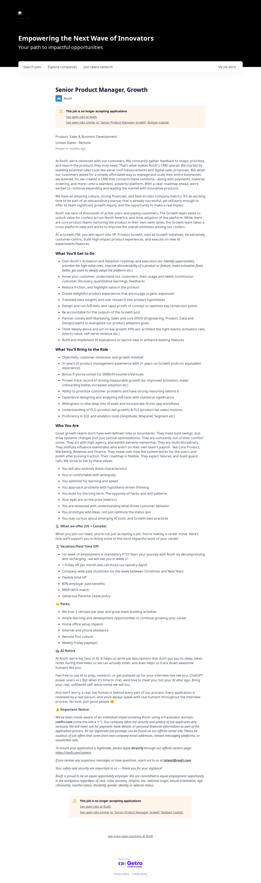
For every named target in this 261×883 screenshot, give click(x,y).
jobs (32, 67)
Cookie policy (139, 874)
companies (62, 67)
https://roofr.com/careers (73, 752)
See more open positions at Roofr (130, 836)
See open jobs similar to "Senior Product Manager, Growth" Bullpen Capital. (117, 122)
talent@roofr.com (177, 760)
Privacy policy (121, 874)
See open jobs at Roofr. (81, 117)
